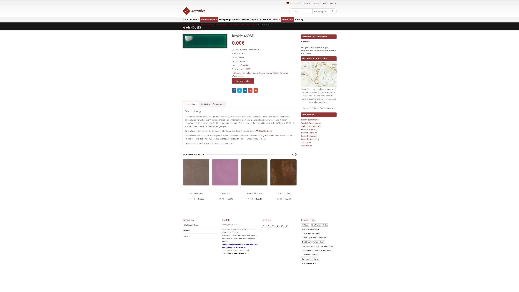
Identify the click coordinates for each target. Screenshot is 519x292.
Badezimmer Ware (269, 19)
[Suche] (333, 11)
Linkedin (282, 226)
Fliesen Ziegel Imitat (309, 238)
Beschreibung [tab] (191, 104)
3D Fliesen (305, 225)
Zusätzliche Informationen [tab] (212, 104)
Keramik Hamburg (309, 132)
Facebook (234, 90)
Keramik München (309, 136)
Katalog (299, 19)
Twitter (239, 90)
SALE (185, 19)
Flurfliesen (322, 238)
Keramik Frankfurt (309, 129)
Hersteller (287, 19)
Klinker (193, 19)
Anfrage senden (243, 81)
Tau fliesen (306, 142)
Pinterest (273, 226)
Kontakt (333, 3)
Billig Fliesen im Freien (319, 225)
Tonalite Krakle (265, 131)
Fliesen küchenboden (310, 119)
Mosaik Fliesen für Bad (310, 250)
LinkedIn (245, 90)
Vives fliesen (306, 145)
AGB (186, 236)
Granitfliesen (306, 242)
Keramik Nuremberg (310, 139)
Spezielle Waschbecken (311, 123)
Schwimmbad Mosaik (309, 255)
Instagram (278, 226)
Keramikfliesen (208, 19)
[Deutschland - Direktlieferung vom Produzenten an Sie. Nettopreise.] (194, 11)
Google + (250, 90)
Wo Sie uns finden (320, 3)
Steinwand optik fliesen (310, 259)
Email (256, 90)
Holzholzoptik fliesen (309, 246)
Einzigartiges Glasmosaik (310, 233)
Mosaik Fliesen (249, 19)
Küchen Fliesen (272, 73)
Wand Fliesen (238, 76)
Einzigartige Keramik (229, 19)
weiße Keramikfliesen (309, 263)
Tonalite (244, 65)
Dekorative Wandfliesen (310, 229)
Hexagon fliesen (319, 242)
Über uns (307, 3)
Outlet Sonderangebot (311, 126)
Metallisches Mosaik (326, 246)
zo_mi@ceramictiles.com (272, 135)
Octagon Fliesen (326, 250)
